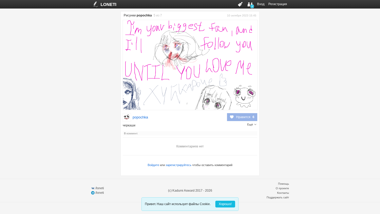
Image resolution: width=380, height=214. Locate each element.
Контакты (283, 192)
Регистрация (277, 4)
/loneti (99, 188)
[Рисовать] (240, 4)
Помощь (283, 183)
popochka (140, 117)
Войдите (153, 165)
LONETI (108, 4)
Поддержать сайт (278, 197)
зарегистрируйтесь (178, 165)
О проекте (282, 188)
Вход (260, 4)
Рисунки (138, 15)
